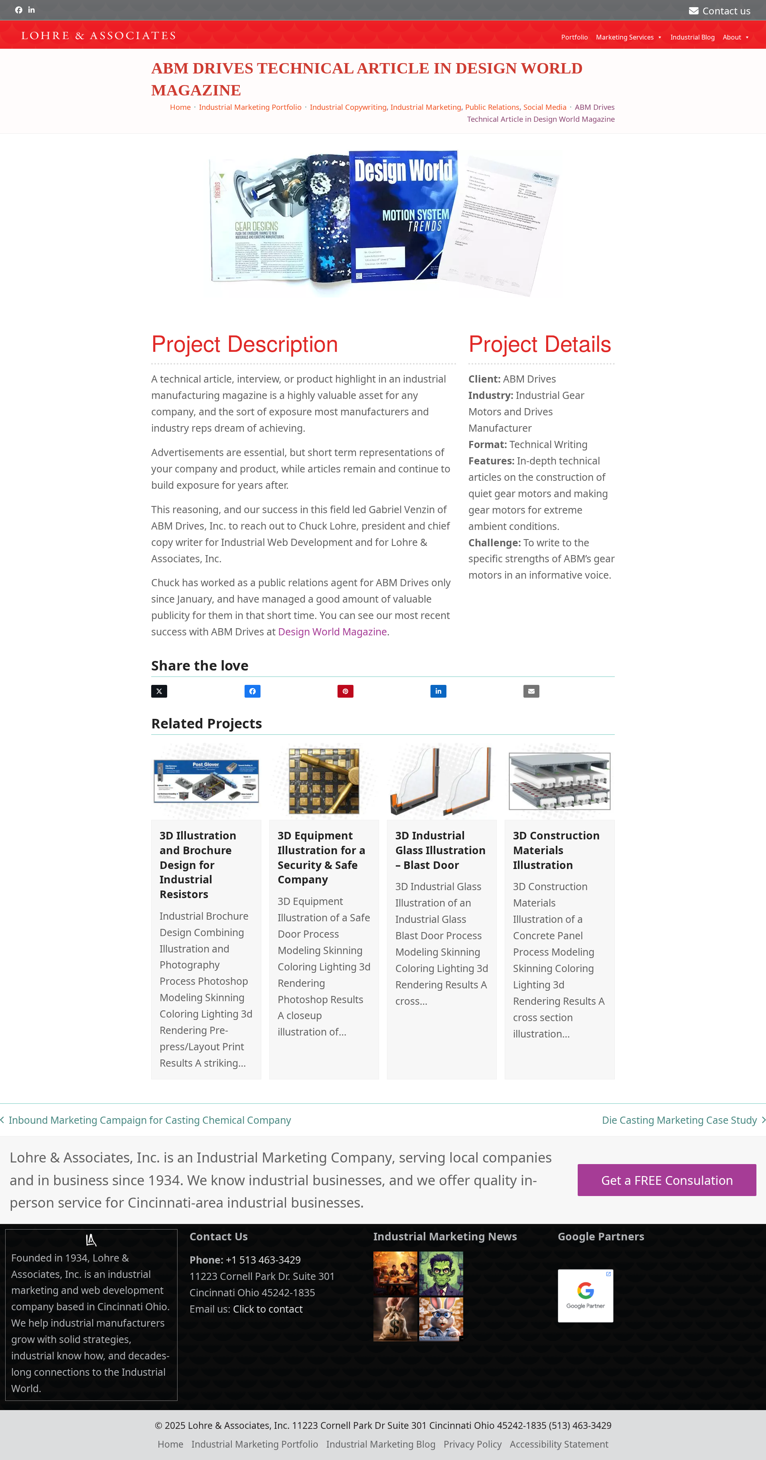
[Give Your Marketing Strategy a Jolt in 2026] (441, 1272)
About (732, 37)
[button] (159, 691)
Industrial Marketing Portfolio (255, 1444)
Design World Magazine (332, 631)
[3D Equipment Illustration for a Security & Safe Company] (324, 780)
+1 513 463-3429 (263, 1259)
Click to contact (268, 1308)
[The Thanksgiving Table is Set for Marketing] (395, 1272)
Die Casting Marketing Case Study (679, 1120)
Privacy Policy (473, 1444)
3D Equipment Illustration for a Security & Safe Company (321, 857)
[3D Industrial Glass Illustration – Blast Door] (442, 780)
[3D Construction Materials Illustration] (559, 780)
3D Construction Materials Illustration (556, 850)
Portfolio (574, 37)
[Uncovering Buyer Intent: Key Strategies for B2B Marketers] (395, 1318)
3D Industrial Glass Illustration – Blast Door (440, 850)
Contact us (727, 11)
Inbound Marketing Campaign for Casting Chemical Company (145, 1120)
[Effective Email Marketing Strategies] (441, 1318)
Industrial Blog (693, 37)
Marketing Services (625, 37)
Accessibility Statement (559, 1444)
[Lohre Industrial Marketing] (91, 1240)
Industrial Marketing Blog (381, 1444)
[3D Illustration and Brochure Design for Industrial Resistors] (206, 780)
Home (171, 1444)
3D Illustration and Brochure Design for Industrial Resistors (198, 864)
